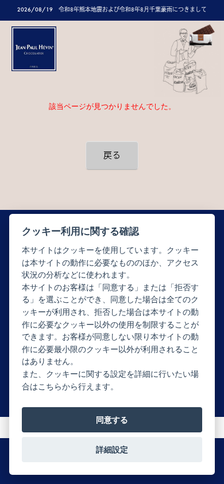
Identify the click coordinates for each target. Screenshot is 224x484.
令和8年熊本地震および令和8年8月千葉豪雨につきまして (133, 9)
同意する (112, 419)
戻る (112, 155)
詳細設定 (112, 449)
